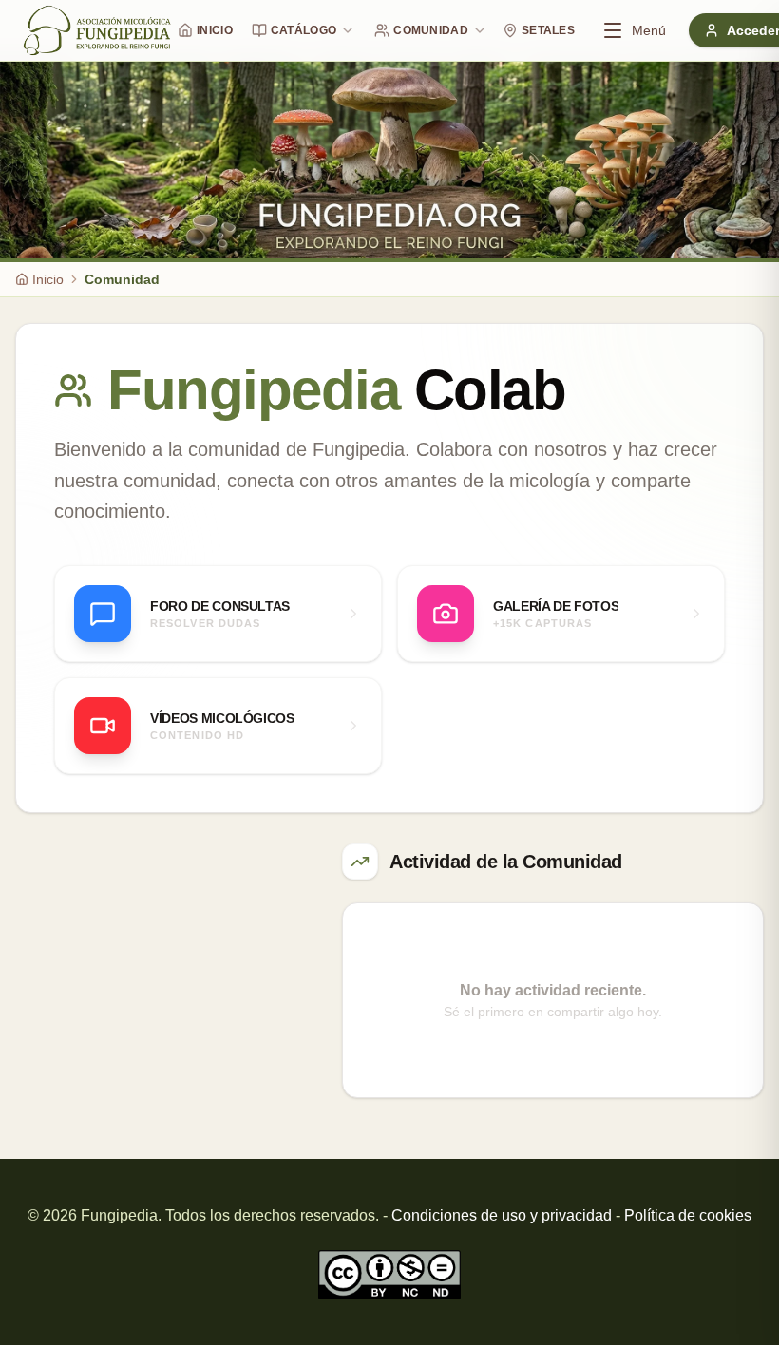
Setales (548, 30)
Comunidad (430, 30)
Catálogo (303, 30)
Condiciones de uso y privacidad (501, 1215)
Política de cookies (687, 1215)
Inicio (215, 30)
